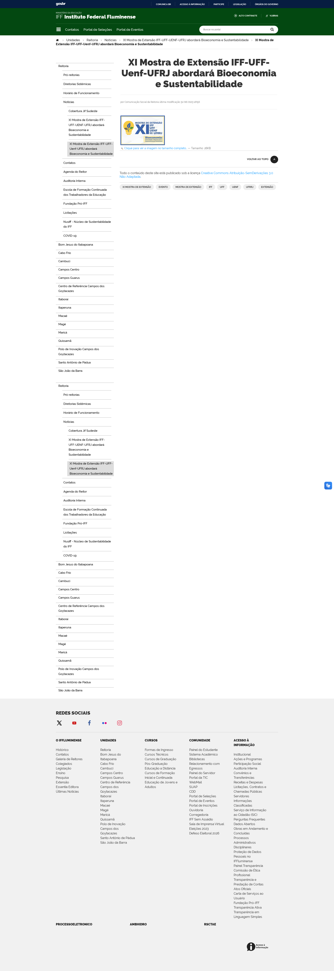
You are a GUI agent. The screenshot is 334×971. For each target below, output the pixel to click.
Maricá (105, 815)
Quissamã (107, 819)
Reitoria (92, 40)
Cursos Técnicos (156, 754)
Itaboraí (105, 796)
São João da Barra (113, 842)
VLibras (274, 15)
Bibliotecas (197, 759)
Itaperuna (107, 801)
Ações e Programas (248, 759)
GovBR (61, 4)
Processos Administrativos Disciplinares (245, 842)
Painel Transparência (248, 866)
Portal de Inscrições (203, 805)
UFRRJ (249, 187)
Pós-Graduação (156, 764)
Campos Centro (111, 773)
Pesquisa (62, 778)
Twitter (59, 723)
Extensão (267, 187)
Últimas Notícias (67, 791)
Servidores (241, 796)
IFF (210, 187)
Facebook (89, 723)
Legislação (239, 4)
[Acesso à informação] (258, 947)
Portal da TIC (198, 778)
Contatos (72, 29)
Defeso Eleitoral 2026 (204, 833)
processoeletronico (74, 924)
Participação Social (247, 764)
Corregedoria (198, 815)
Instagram (119, 723)
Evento (163, 187)
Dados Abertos (244, 824)
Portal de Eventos (130, 29)
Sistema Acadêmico (203, 754)
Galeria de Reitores (69, 759)
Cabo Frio (107, 764)
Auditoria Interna (245, 768)
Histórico (62, 750)
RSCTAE (210, 924)
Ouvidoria (196, 810)
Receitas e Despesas (248, 782)
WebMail (195, 782)
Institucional (242, 754)
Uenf (235, 187)
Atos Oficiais (242, 889)
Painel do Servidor (202, 773)
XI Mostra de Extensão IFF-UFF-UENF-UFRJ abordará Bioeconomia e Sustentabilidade (186, 40)
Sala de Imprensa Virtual (206, 824)
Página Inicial (58, 40)
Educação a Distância (160, 768)
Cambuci (106, 768)
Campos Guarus (112, 778)
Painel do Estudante (203, 750)
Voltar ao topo (257, 159)
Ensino (60, 773)
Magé (104, 810)
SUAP (193, 787)
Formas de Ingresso (159, 750)
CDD (192, 791)
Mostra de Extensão (188, 187)
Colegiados (64, 764)
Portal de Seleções (98, 29)
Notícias (111, 40)
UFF (222, 187)
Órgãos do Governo (266, 4)
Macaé (105, 805)
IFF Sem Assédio (201, 819)
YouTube (74, 723)
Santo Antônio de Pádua (117, 838)
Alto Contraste (248, 15)
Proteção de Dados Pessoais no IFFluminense (247, 856)
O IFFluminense (69, 740)
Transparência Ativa (248, 907)
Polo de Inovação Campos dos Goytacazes (112, 828)
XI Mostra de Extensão (137, 187)
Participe (219, 4)
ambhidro (138, 924)
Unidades (73, 40)
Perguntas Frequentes (249, 819)
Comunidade (199, 740)
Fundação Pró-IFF (246, 903)
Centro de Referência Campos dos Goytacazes (115, 786)
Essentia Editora (67, 787)
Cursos (151, 740)
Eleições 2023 (199, 829)
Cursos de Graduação (160, 759)
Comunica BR (163, 4)
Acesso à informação (192, 4)
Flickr (104, 723)
